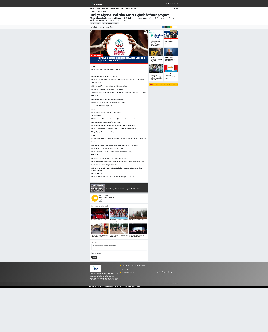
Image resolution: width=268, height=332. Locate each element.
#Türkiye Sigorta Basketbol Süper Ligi (110, 23)
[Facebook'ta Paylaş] (163, 27)
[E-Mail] (100, 200)
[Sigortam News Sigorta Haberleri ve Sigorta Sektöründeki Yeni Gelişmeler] (96, 3)
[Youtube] (166, 272)
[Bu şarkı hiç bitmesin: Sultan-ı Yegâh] (100, 213)
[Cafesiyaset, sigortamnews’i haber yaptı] (171, 68)
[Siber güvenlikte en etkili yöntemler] (171, 52)
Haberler (92, 11)
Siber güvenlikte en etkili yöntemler (170, 60)
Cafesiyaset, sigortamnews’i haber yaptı (170, 77)
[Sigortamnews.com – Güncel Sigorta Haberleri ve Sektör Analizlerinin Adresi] (156, 34)
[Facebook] (156, 272)
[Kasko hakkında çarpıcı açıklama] (171, 34)
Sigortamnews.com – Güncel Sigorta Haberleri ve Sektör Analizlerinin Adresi (156, 43)
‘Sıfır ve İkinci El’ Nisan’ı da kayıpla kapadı (170, 84)
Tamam (138, 286)
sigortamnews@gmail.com (128, 272)
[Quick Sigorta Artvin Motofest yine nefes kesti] (119, 228)
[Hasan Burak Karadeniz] (94, 198)
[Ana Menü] (177, 8)
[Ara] (177, 3)
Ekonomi (133, 8)
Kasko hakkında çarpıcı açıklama (169, 42)
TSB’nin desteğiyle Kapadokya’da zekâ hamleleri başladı (99, 235)
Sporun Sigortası (125, 8)
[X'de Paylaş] (165, 27)
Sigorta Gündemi (95, 8)
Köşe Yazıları (104, 8)
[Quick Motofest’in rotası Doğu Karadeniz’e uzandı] (138, 213)
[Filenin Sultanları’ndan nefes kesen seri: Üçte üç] (119, 213)
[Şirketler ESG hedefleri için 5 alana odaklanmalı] (156, 52)
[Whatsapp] (169, 272)
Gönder (94, 257)
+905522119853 (125, 269)
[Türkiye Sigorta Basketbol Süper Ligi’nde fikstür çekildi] (138, 228)
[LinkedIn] (163, 272)
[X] (158, 272)
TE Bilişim (175, 283)
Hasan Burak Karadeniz (106, 197)
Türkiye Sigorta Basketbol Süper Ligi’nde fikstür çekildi (137, 235)
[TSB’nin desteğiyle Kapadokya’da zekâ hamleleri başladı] (100, 228)
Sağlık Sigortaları (114, 8)
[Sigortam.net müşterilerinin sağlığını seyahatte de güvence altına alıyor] (156, 68)
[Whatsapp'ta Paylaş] (168, 27)
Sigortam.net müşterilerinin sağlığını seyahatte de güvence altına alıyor (156, 77)
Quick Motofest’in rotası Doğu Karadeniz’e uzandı (136, 220)
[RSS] (171, 272)
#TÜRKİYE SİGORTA (95, 23)
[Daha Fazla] (171, 27)
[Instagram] (161, 272)
